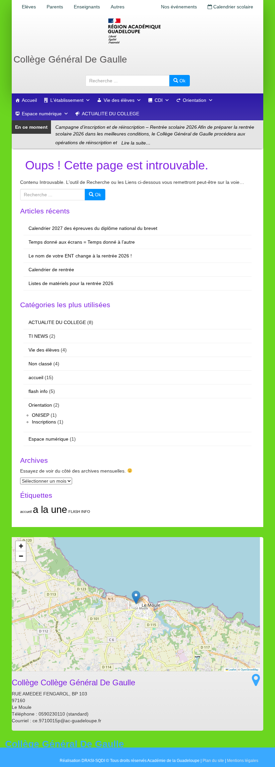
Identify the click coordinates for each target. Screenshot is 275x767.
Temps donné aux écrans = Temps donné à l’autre (82, 242)
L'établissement (67, 100)
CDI (159, 100)
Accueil (29, 100)
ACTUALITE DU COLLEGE (110, 113)
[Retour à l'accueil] (137, 31)
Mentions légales (242, 760)
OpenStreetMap (249, 669)
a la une (50, 509)
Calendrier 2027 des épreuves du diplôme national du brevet (93, 228)
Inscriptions (44, 422)
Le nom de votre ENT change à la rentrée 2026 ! (80, 255)
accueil (36, 377)
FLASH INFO (79, 512)
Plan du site (213, 760)
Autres (117, 6)
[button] (136, 597)
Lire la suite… (136, 143)
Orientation (194, 100)
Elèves (29, 6)
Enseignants (87, 6)
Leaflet (232, 669)
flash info (38, 391)
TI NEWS (38, 336)
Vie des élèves (119, 100)
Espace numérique (42, 113)
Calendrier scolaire (232, 6)
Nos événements (179, 6)
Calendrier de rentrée (51, 269)
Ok (181, 80)
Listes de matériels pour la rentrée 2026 (71, 283)
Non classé (40, 363)
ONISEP (40, 415)
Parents (55, 6)
